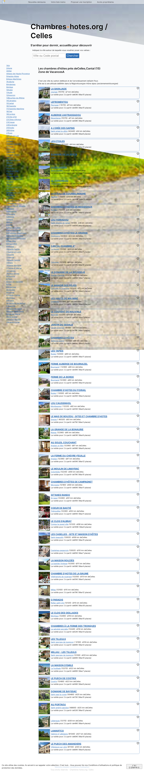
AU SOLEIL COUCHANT (63, 442)
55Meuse (10, 209)
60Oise (9, 222)
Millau (53, 590)
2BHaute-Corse (12, 322)
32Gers (9, 146)
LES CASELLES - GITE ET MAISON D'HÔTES (74, 534)
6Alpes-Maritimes (13, 79)
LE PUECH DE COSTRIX (63, 678)
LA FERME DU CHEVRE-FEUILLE (68, 455)
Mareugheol (56, 144)
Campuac (55, 262)
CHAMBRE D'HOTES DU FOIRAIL (68, 390)
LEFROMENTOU (59, 102)
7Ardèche (10, 82)
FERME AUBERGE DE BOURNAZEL (69, 364)
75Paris (9, 263)
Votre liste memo (58, 2)
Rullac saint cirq (57, 603)
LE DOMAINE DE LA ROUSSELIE (68, 272)
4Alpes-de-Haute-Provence (18, 73)
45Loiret (10, 182)
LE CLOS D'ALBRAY (61, 521)
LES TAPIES (57, 351)
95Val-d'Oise (11, 317)
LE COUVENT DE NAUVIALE (66, 311)
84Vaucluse (11, 287)
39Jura (9, 165)
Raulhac (54, 197)
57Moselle (10, 214)
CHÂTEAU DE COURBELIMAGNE (68, 193)
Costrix (54, 681)
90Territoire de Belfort (15, 303)
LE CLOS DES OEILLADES (64, 612)
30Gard (9, 141)
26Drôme (10, 130)
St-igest (54, 498)
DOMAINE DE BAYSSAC (64, 691)
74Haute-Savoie (13, 260)
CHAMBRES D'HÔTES (62, 337)
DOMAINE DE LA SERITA (64, 154)
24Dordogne (11, 125)
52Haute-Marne (13, 200)
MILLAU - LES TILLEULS (63, 652)
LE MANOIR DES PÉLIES (63, 285)
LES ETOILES (58, 141)
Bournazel (55, 367)
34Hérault (10, 152)
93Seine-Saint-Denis (15, 311)
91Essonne (10, 306)
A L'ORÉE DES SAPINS (63, 128)
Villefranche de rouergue (61, 576)
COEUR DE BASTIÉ (61, 508)
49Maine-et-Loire (13, 192)
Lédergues (55, 721)
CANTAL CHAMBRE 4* (63, 246)
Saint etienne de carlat (60, 223)
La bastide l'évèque (59, 563)
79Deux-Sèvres (12, 273)
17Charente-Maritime (15, 109)
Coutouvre (55, 236)
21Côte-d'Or (11, 117)
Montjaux (55, 616)
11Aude (9, 92)
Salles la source (57, 341)
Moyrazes (55, 485)
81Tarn (9, 279)
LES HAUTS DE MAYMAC (64, 298)
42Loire (9, 173)
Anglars (54, 459)
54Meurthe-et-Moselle (15, 206)
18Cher (9, 111)
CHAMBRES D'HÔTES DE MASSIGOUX (71, 206)
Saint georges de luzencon (62, 642)
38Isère (9, 163)
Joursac (54, 92)
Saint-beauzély (57, 537)
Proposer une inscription (81, 2)
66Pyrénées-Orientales (16, 238)
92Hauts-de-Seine (14, 309)
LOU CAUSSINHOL (61, 403)
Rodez (53, 354)
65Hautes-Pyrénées (14, 236)
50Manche (10, 195)
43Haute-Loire (12, 176)
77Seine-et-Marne (13, 268)
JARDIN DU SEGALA (62, 324)
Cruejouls (55, 301)
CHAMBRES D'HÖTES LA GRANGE (69, 233)
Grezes (54, 419)
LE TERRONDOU (59, 180)
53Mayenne (11, 203)
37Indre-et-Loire (13, 160)
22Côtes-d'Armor (13, 119)
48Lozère (10, 190)
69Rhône (10, 246)
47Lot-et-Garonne (14, 187)
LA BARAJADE (59, 88)
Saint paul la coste (59, 694)
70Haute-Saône (13, 249)
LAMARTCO (57, 730)
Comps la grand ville (59, 524)
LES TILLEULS (58, 639)
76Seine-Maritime (13, 265)
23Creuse (10, 122)
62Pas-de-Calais (13, 227)
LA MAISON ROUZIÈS (62, 560)
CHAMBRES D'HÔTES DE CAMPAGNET (72, 481)
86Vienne (10, 292)
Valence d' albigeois (59, 734)
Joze (53, 157)
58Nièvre (10, 217)
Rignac (54, 432)
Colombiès (55, 472)
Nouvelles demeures (37, 2)
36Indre (9, 157)
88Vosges (10, 298)
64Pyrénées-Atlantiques (16, 233)
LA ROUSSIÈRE (59, 167)
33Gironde (10, 149)
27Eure (9, 133)
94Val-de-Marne (13, 314)
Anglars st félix (57, 445)
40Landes (10, 168)
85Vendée (10, 290)
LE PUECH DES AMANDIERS (66, 744)
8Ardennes (10, 84)
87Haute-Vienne (13, 295)
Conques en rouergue (60, 288)
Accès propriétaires (105, 2)
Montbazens (56, 406)
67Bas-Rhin (11, 241)
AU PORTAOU (58, 704)
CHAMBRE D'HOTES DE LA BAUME (69, 573)
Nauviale (54, 315)
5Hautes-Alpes (12, 76)
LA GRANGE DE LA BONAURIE (67, 429)
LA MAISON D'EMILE (62, 665)
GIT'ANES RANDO (60, 495)
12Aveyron (10, 95)
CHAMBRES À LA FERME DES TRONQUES (73, 626)
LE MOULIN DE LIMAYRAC (65, 468)
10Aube (9, 90)
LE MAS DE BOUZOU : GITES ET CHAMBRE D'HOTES (79, 416)
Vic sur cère (56, 183)
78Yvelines (11, 271)
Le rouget (55, 249)
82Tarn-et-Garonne (14, 282)
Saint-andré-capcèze (60, 707)
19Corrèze (10, 114)
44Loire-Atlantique (14, 179)
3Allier (9, 71)
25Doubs (10, 128)
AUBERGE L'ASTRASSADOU (66, 115)
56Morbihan (11, 211)
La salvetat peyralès (59, 629)
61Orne (9, 225)
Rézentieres (56, 118)
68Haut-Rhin (11, 244)
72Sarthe (10, 255)
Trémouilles (56, 511)
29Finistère (11, 138)
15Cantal (10, 103)
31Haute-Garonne (13, 144)
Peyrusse (54, 105)
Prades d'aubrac (58, 275)
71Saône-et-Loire (13, 252)
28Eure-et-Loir (12, 136)
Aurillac (54, 210)
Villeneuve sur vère (59, 747)
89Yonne (10, 300)
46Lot (8, 184)
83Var (8, 284)
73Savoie (10, 257)
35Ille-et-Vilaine (13, 155)
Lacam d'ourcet (57, 328)
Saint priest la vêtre (59, 131)
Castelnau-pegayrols (60, 550)
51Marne (10, 198)
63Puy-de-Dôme (13, 230)
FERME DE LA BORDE (62, 377)
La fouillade (56, 668)
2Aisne (9, 68)
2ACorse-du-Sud (13, 319)
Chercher (72, 55)
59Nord (9, 219)
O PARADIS (57, 599)
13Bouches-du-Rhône (15, 98)
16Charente (11, 106)
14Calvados (11, 101)
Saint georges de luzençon (62, 655)
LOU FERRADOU (60, 220)
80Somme (10, 276)
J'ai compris (134, 766)
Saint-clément (57, 170)
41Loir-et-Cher (12, 171)
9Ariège (9, 87)
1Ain (8, 65)
